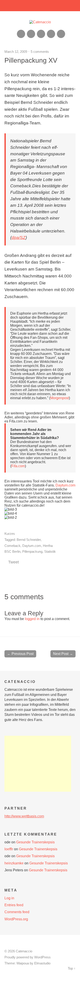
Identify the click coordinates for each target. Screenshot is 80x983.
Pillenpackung (32, 551)
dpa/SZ (19, 237)
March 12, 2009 (15, 51)
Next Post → (63, 654)
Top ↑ (72, 968)
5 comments (40, 51)
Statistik (50, 551)
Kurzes (9, 533)
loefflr (8, 849)
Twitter (61, 34)
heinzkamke (14, 863)
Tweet (13, 562)
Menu (40, 5)
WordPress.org (16, 919)
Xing (31, 34)
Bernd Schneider (29, 540)
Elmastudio (42, 963)
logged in (32, 619)
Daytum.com (65, 485)
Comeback (12, 546)
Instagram (41, 34)
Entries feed (13, 905)
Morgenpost (59, 398)
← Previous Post (20, 654)
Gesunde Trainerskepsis (35, 842)
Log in (9, 898)
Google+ (51, 34)
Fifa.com (18, 466)
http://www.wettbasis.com (24, 816)
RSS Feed (21, 34)
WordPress (42, 957)
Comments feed (16, 912)
